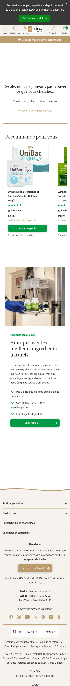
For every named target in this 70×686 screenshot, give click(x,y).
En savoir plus (32, 423)
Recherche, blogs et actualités (19, 523)
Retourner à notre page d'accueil (35, 111)
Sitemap (61, 646)
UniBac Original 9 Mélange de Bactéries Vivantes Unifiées (23, 194)
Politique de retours (49, 642)
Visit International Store (34, 18)
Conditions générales (15, 646)
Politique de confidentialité (20, 642)
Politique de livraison (42, 646)
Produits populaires (13, 503)
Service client (9, 513)
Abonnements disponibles (21, 235)
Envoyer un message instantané (35, 609)
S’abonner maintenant (32, 568)
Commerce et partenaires (16, 533)
